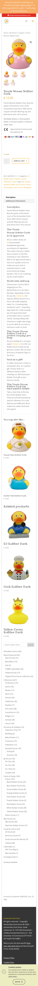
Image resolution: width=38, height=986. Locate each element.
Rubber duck (14, 185)
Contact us (20, 296)
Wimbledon (27, 187)
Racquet (6, 185)
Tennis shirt (18, 187)
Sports (15, 182)
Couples (21, 33)
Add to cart (19, 160)
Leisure (23, 179)
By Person (13, 33)
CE (8, 242)
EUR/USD (23, 896)
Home (6, 33)
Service (22, 185)
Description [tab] (11, 197)
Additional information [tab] (15, 201)
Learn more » (12, 976)
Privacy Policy (9, 958)
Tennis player (8, 187)
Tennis (28, 185)
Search (30, 645)
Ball (23, 182)
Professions (8, 182)
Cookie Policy (9, 962)
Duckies (28, 182)
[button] (31, 42)
